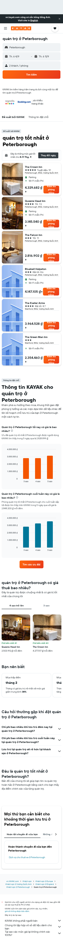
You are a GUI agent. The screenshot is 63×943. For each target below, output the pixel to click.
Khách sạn (27, 881)
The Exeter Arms (35, 303)
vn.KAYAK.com (12, 881)
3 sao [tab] (46, 605)
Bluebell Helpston (35, 269)
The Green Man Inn (36, 337)
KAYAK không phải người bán (21, 920)
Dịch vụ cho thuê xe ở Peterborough (27, 857)
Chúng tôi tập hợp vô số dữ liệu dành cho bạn (28, 927)
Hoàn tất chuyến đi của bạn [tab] (22, 834)
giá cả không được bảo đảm (17, 911)
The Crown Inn (33, 166)
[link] (31, 564)
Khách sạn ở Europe (44, 881)
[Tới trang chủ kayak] (21, 28)
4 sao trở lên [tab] (17, 605)
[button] (59, 18)
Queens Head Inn (35, 200)
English (34, 20)
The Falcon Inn (33, 235)
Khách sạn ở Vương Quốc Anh (18, 884)
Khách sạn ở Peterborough (18, 887)
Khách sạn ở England (45, 884)
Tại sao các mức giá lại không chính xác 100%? (27, 933)
